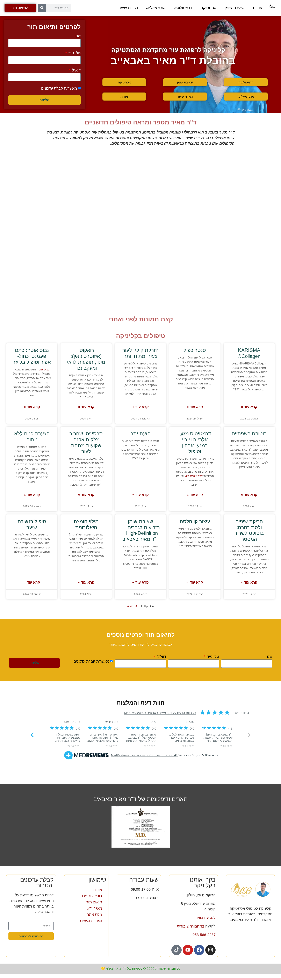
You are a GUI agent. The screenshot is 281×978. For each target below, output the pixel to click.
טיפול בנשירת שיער (31, 524)
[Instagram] (210, 950)
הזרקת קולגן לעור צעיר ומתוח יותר (140, 353)
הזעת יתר (141, 433)
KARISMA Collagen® (249, 353)
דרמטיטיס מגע (194, 476)
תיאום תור (94, 902)
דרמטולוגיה (183, 8)
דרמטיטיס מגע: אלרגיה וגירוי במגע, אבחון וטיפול (195, 442)
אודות (257, 8)
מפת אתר (94, 914)
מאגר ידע (94, 908)
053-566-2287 (204, 935)
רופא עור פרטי (90, 896)
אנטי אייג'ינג (156, 8)
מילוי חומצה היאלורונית (86, 524)
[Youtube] (188, 950)
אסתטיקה (208, 8)
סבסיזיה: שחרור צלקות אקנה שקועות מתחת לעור (86, 442)
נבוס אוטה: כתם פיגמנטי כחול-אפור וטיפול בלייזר (32, 356)
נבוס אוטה (43, 369)
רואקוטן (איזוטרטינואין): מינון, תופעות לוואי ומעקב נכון (86, 359)
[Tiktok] (176, 950)
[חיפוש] (42, 8)
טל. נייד (74, 53)
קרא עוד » (249, 407)
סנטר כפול (195, 350)
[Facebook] (199, 950)
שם (78, 36)
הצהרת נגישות (91, 921)
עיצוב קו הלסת (195, 521)
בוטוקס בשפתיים (249, 433)
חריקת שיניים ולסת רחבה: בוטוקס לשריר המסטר (249, 530)
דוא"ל (76, 70)
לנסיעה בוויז (206, 918)
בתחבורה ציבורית (190, 926)
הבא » (132, 606)
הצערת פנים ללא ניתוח (32, 436)
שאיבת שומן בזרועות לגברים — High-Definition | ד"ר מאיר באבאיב (140, 530)
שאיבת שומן (235, 8)
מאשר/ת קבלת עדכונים (59, 88)
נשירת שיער (128, 8)
